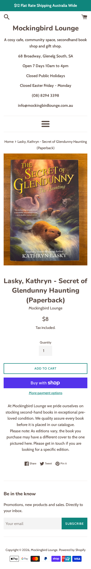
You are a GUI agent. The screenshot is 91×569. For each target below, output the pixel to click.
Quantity (45, 342)
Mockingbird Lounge (46, 28)
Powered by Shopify (72, 550)
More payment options (45, 393)
